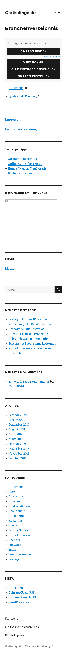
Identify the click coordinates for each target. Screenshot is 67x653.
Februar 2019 (17, 444)
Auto (12, 491)
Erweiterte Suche (52, 56)
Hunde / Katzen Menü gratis (27, 168)
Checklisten (17, 496)
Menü (56, 12)
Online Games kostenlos (25, 163)
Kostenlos (16, 520)
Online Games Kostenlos (22, 627)
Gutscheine (16, 515)
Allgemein (16, 87)
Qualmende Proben (22, 96)
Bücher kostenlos (20, 173)
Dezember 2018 (19, 448)
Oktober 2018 (18, 458)
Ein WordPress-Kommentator (29, 381)
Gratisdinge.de (20, 12)
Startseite (11, 618)
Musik (9, 268)
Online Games (18, 530)
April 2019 (16, 434)
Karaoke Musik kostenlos (26, 329)
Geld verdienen (19, 506)
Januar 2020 (17, 419)
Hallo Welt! (16, 386)
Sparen (13, 549)
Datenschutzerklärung (21, 129)
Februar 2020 (18, 415)
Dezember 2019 (19, 424)
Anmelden (16, 587)
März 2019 (16, 439)
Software (15, 544)
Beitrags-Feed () (22, 592)
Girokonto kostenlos (22, 159)
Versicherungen (20, 554)
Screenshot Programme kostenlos (32, 343)
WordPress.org (19, 602)
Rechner (14, 540)
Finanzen (15, 501)
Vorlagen (15, 559)
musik (13, 525)
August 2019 (17, 429)
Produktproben (19, 535)
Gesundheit (17, 511)
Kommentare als (23, 597)
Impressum (13, 119)
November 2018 (19, 453)
